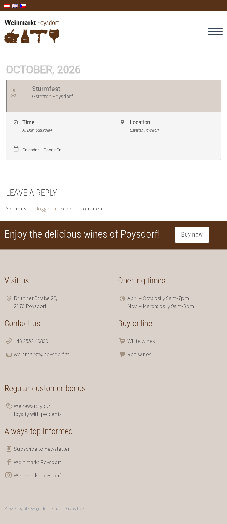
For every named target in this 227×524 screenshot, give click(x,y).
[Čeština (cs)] (23, 5)
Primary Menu (215, 31)
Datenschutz (74, 508)
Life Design (31, 508)
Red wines (139, 354)
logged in (47, 208)
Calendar (30, 149)
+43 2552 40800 (31, 340)
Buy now (192, 234)
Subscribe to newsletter (41, 448)
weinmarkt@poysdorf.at (41, 354)
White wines (141, 340)
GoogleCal (52, 149)
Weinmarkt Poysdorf (37, 461)
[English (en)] (15, 5)
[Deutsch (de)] (7, 5)
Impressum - (53, 508)
